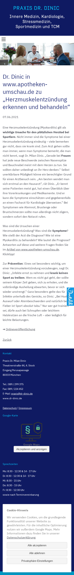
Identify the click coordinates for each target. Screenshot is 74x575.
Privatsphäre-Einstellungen (37, 560)
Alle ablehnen (37, 553)
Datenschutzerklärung (21, 537)
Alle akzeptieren (37, 545)
